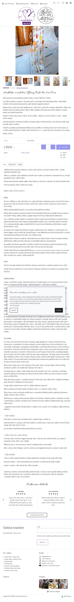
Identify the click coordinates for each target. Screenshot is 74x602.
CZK (54, 3)
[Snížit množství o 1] (43, 147)
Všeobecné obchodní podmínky (11, 566)
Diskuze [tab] (20, 164)
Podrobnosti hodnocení (22, 88)
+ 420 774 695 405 (46, 559)
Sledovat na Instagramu (55, 591)
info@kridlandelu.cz (24, 3)
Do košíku (64, 147)
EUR (58, 3)
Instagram (45, 3)
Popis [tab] (4, 164)
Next (71, 499)
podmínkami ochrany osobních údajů (61, 536)
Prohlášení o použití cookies (10, 570)
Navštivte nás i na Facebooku (48, 561)
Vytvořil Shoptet (67, 596)
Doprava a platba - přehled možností (12, 559)
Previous (3, 500)
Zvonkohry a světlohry (25, 153)
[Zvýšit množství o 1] (53, 147)
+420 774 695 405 (9, 3)
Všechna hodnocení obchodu (37, 515)
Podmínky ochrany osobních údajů (12, 568)
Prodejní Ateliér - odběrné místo (11, 557)
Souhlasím (58, 310)
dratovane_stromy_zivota (47, 563)
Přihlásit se (42, 542)
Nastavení (13, 310)
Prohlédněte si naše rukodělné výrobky (50, 565)
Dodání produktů (8, 561)
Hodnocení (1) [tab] (12, 164)
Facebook (35, 3)
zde (18, 305)
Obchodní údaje (8, 564)
